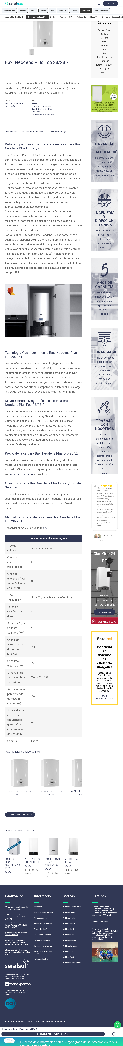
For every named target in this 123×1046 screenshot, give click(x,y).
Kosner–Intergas (101, 10)
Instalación (38, 907)
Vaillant (23, 10)
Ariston (74, 10)
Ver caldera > (104, 612)
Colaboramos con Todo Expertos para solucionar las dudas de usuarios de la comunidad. (17, 977)
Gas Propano (36, 112)
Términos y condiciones (43, 946)
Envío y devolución (41, 929)
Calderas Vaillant (69, 918)
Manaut (104, 72)
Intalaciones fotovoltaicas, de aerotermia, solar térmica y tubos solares (17, 952)
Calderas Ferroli (69, 924)
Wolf (52, 10)
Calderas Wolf (68, 957)
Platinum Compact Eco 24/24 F (88, 17)
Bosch (33, 10)
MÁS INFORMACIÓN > (104, 697)
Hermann (62, 10)
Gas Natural (48, 109)
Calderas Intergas (70, 946)
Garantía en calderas (42, 940)
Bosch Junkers (104, 57)
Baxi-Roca (86, 10)
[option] (43, 32)
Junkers (104, 34)
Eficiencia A (40, 109)
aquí (45, 527)
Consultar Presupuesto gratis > (53, 1034)
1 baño (34, 103)
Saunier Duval (9, 10)
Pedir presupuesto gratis (20, 815)
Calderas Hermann (70, 935)
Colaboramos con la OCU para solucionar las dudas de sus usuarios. (16, 993)
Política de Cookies (41, 959)
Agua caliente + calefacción (41, 106)
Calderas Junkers (70, 912)
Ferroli (43, 10)
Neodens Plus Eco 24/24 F (13, 17)
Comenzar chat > (11, 935)
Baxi (33, 109)
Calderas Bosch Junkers (72, 963)
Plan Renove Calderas (42, 935)
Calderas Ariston (69, 952)
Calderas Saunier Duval (72, 907)
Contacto (110, 3)
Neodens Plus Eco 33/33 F (62, 17)
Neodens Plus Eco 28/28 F (37, 17)
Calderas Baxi (68, 929)
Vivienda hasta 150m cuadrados (43, 114)
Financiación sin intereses (43, 924)
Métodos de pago (40, 918)
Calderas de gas (18, 103)
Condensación (10, 106)
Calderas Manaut (69, 940)
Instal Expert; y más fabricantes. (17, 944)
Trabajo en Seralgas (100, 921)
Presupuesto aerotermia (43, 912)
